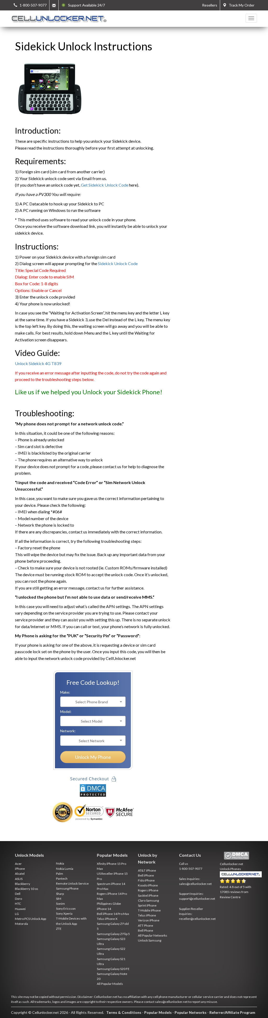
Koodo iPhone (148, 885)
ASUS (19, 879)
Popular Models (158, 1012)
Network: (68, 731)
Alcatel (20, 874)
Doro (18, 899)
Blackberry (22, 884)
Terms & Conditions (123, 1012)
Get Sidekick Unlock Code (104, 184)
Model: (65, 711)
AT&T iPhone (147, 870)
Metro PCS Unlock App (30, 919)
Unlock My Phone (93, 757)
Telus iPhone (147, 915)
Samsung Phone (67, 888)
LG (17, 914)
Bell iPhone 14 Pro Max (113, 914)
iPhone (20, 869)
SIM (58, 899)
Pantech (62, 878)
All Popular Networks (152, 935)
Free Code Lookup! (92, 682)
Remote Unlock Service (72, 883)
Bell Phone (145, 930)
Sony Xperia (64, 913)
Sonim (60, 904)
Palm (59, 874)
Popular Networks (190, 1012)
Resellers (209, 5)
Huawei (20, 909)
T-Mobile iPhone (149, 910)
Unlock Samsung (149, 940)
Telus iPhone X (107, 919)
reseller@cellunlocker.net (197, 919)
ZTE (59, 929)
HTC (18, 904)
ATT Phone (145, 925)
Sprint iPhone (147, 905)
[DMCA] (93, 789)
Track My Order (240, 5)
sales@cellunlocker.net (195, 884)
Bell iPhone (146, 875)
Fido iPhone (146, 880)
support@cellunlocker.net (197, 899)
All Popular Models (110, 984)
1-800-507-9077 (190, 869)
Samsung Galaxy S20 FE (113, 969)
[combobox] (93, 701)
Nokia (60, 863)
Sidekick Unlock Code (118, 263)
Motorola (21, 924)
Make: (65, 692)
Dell (17, 894)
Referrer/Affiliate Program (232, 1012)
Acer (18, 864)
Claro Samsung (148, 900)
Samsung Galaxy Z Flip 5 (113, 934)
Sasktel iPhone (148, 895)
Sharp (60, 894)
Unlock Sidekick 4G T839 (38, 363)
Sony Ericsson (66, 908)
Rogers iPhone (148, 890)
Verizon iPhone (148, 920)
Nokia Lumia (64, 869)
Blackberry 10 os (26, 889)
